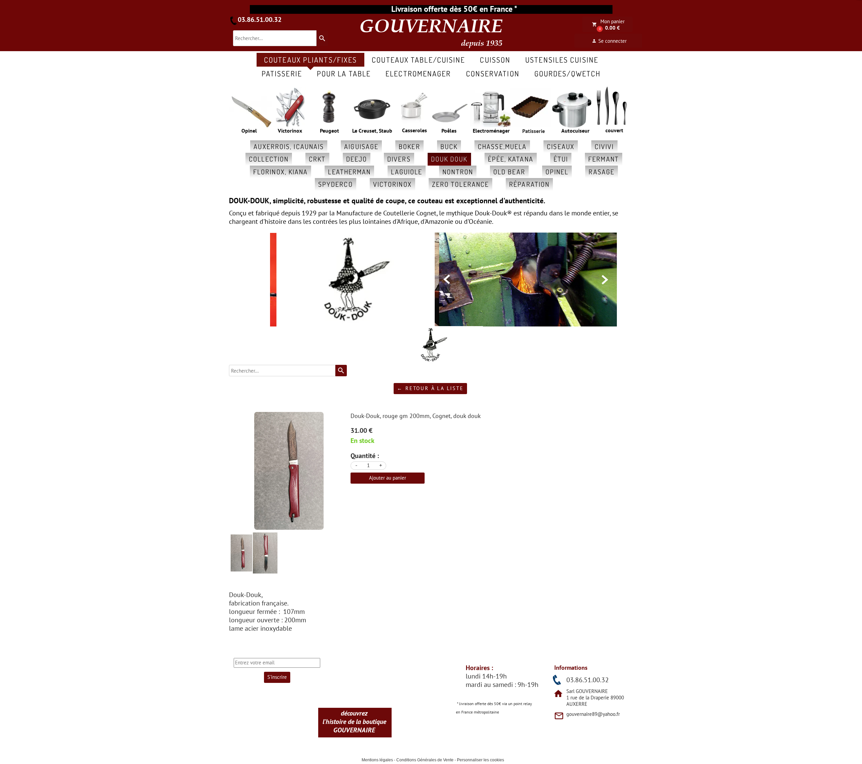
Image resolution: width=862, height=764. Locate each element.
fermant (603, 158)
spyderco (335, 184)
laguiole (406, 171)
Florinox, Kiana (280, 171)
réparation (529, 184)
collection (269, 158)
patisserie (282, 73)
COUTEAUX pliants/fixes (310, 59)
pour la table (344, 73)
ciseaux (560, 146)
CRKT (317, 158)
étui (561, 158)
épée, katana (510, 158)
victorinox (392, 184)
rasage (602, 171)
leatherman (349, 171)
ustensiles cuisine (561, 59)
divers (399, 158)
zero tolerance (460, 184)
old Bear (509, 171)
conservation (493, 73)
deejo (356, 158)
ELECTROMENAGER (418, 73)
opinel (557, 171)
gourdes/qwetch (567, 73)
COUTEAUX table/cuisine (418, 59)
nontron (457, 171)
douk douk (449, 158)
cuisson (495, 59)
